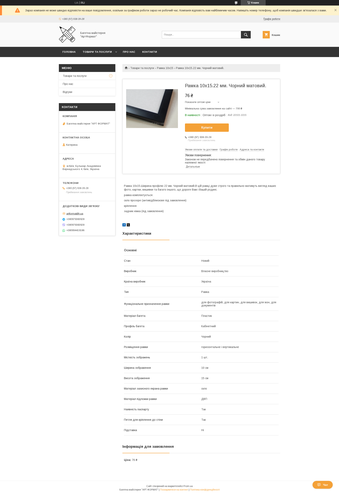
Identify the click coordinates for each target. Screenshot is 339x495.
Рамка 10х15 (165, 68)
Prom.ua (188, 486)
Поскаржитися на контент (174, 489)
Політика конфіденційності (205, 489)
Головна (69, 51)
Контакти (149, 51)
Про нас (129, 51)
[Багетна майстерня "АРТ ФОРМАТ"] (67, 41)
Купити (206, 127)
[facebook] (124, 225)
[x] (128, 225)
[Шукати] (246, 34)
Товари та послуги (97, 51)
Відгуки (67, 92)
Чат (325, 484)
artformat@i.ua (74, 213)
